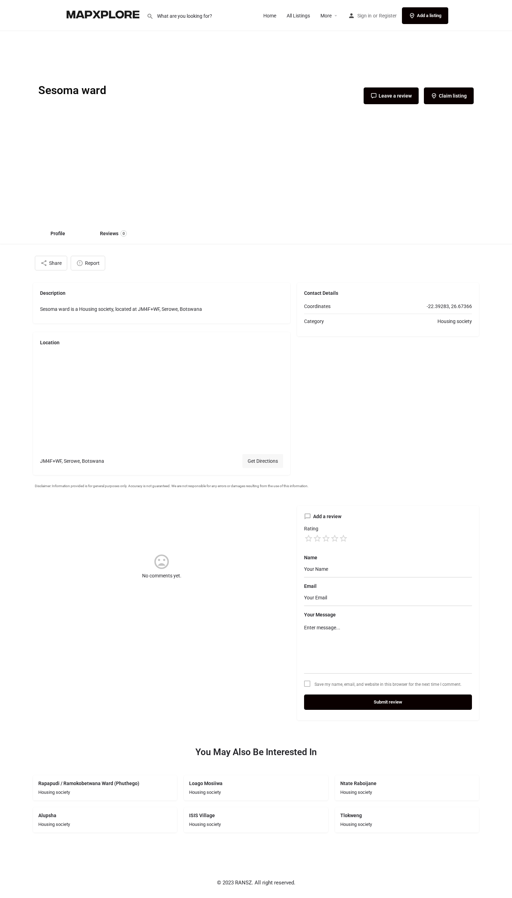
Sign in (364, 15)
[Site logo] (103, 15)
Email (310, 586)
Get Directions (263, 461)
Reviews (112, 233)
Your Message (320, 614)
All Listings (298, 15)
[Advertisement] (256, 170)
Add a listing (429, 15)
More (326, 15)
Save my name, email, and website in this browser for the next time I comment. (388, 684)
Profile (58, 233)
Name (310, 557)
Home (269, 15)
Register (388, 15)
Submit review (388, 702)
